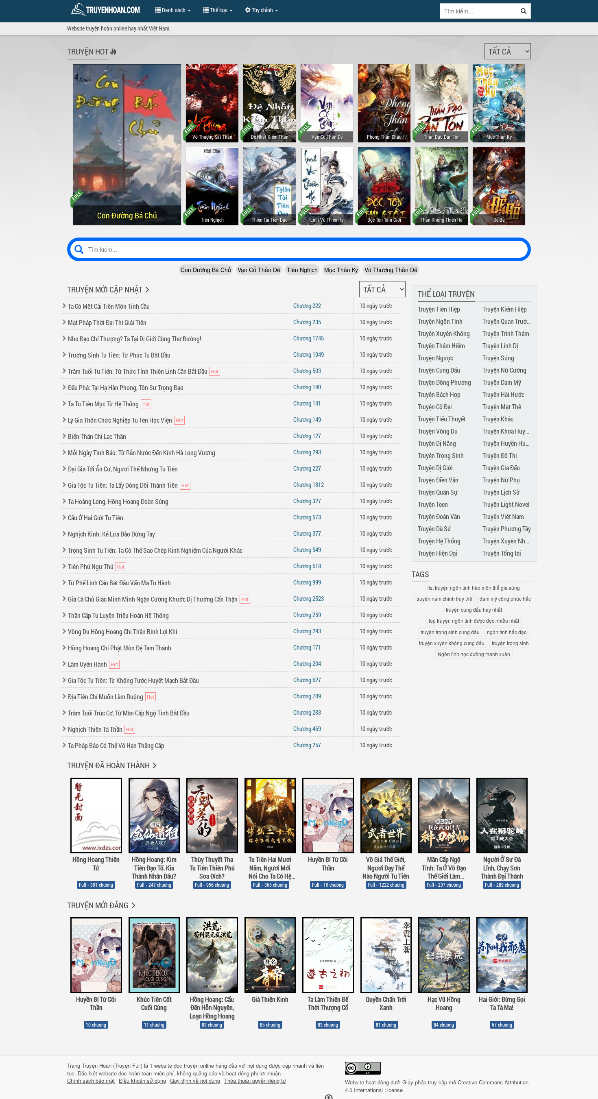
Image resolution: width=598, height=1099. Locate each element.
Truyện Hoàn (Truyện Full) (112, 1065)
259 (307, 615)
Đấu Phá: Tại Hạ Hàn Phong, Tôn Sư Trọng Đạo (125, 387)
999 (307, 582)
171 (307, 647)
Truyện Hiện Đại (437, 553)
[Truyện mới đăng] (132, 911)
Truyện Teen (433, 504)
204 (307, 663)
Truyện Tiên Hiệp (439, 309)
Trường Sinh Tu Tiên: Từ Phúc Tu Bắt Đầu (119, 355)
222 (307, 305)
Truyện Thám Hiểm (441, 345)
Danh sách (174, 10)
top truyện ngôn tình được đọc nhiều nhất (474, 620)
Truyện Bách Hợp (439, 394)
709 (307, 696)
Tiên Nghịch (302, 270)
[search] (524, 11)
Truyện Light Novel (506, 504)
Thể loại (219, 10)
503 (307, 370)
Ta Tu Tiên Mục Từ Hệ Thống (103, 403)
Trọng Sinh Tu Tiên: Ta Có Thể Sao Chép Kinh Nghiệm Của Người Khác (155, 550)
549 (307, 549)
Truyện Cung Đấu (439, 370)
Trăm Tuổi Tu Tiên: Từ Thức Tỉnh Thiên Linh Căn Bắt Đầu (137, 371)
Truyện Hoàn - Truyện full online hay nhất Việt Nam (107, 9)
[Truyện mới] (146, 295)
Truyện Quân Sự (438, 492)
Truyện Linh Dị (500, 345)
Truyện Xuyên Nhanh (508, 540)
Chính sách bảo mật (91, 1080)
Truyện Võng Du (438, 431)
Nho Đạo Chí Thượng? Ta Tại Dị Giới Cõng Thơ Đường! (134, 338)
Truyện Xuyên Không (444, 333)
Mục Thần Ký (341, 270)
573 (307, 517)
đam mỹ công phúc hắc (505, 598)
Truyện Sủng (498, 357)
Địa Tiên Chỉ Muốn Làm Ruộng (105, 696)
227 (307, 468)
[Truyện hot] (112, 57)
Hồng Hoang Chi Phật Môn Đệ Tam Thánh (119, 647)
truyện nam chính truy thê (444, 598)
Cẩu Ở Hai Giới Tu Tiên (95, 517)
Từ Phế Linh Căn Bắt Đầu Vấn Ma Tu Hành (119, 582)
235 (307, 322)
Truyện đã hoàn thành (108, 765)
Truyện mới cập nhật (104, 289)
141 (307, 403)
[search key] (478, 11)
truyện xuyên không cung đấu (452, 642)
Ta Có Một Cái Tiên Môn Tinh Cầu (109, 306)
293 (307, 452)
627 (307, 680)
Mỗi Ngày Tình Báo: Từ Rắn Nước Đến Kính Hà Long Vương (141, 452)
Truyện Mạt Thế (501, 406)
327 (307, 501)
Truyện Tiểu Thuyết (442, 418)
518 (307, 566)
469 (307, 728)
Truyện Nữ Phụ (501, 479)
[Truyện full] (153, 771)
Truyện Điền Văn (438, 479)
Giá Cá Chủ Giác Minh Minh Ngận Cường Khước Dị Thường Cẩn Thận (153, 599)
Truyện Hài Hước (503, 394)
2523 (308, 598)
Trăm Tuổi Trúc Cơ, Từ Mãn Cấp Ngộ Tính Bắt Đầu (129, 713)
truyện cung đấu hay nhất (474, 609)
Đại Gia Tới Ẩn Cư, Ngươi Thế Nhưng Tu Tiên (123, 468)
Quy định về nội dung (195, 1080)
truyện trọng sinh (510, 642)
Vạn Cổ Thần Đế (259, 270)
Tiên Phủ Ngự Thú (90, 566)
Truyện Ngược (435, 357)
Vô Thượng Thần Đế (390, 270)
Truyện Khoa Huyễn (506, 431)
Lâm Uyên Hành (87, 664)
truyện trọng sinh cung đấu (450, 631)
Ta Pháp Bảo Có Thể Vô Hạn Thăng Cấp (116, 745)
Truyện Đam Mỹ (501, 382)
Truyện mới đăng (98, 905)
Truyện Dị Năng (437, 443)
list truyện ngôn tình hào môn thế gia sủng (474, 587)
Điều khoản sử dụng (142, 1080)
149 (307, 419)
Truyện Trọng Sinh (441, 455)
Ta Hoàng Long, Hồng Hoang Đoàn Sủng (118, 501)
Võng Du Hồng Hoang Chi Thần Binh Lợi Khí (122, 631)
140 (307, 387)
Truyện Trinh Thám (505, 333)
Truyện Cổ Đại (435, 406)
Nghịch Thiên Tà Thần (95, 729)
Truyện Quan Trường (507, 321)
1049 (308, 354)
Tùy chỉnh (262, 10)
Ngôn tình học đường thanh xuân (474, 653)
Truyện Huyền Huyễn (508, 443)
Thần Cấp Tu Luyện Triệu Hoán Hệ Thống (118, 615)
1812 (308, 484)
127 (307, 436)
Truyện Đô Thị (499, 455)
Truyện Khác (497, 418)
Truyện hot (88, 51)
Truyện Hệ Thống (439, 540)
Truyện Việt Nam (503, 516)
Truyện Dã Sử (434, 528)
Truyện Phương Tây (506, 528)
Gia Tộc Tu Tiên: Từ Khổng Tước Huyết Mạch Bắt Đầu (133, 680)
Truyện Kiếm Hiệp (504, 309)
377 (307, 533)
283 (307, 712)
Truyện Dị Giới (435, 467)
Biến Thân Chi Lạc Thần (97, 436)
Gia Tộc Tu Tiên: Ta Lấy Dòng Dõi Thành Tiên (123, 485)
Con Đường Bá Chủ (206, 270)
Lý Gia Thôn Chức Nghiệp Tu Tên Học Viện (120, 420)
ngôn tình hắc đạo (507, 631)
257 (307, 745)
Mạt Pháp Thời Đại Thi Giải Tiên (107, 322)
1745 (308, 338)
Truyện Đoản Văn (439, 516)
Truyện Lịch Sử (501, 492)
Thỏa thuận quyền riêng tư (255, 1080)
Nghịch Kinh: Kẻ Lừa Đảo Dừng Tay (111, 534)
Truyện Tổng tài (501, 553)
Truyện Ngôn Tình (440, 321)
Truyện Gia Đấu (501, 467)
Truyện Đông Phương (444, 382)
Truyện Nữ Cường (504, 370)
